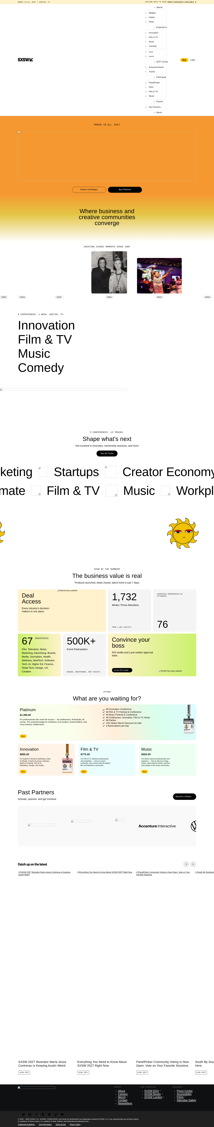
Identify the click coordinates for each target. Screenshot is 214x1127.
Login (192, 60)
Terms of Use (61, 1124)
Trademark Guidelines (26, 1124)
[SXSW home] (25, 60)
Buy (184, 60)
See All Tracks (107, 453)
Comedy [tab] (41, 368)
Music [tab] (34, 354)
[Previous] (186, 864)
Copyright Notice (45, 1124)
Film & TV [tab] (45, 340)
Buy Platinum (125, 190)
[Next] (193, 864)
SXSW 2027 (24, 1072)
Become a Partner (183, 797)
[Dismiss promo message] (195, 2)
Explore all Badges (89, 190)
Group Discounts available (180, 2)
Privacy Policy (75, 1124)
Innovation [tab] (46, 326)
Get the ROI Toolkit (121, 670)
